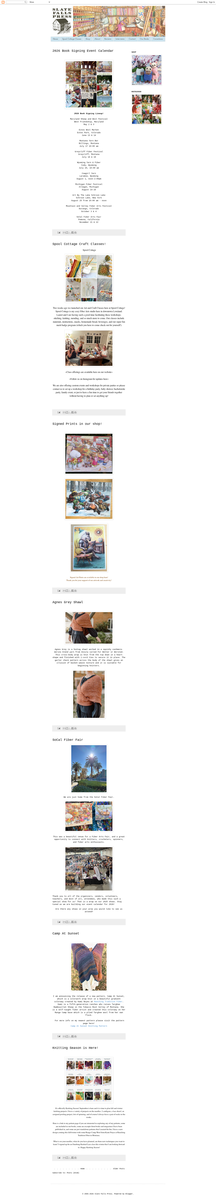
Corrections (158, 39)
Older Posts (119, 1169)
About (97, 39)
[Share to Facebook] (72, 232)
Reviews (107, 39)
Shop (88, 39)
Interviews (120, 39)
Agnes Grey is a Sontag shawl (72, 649)
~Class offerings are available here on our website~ (89, 371)
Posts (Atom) (73, 1173)
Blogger (129, 1194)
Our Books (144, 39)
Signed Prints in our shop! (77, 424)
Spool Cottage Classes (71, 39)
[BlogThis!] (67, 232)
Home (55, 39)
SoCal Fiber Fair (67, 740)
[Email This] (64, 232)
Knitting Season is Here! (75, 1048)
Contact (132, 39)
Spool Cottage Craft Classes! (79, 244)
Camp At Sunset (65, 933)
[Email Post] (59, 232)
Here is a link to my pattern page (66, 1123)
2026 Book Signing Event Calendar (83, 51)
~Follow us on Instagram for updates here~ (89, 378)
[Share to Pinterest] (75, 232)
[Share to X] (69, 232)
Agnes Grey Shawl (67, 602)
